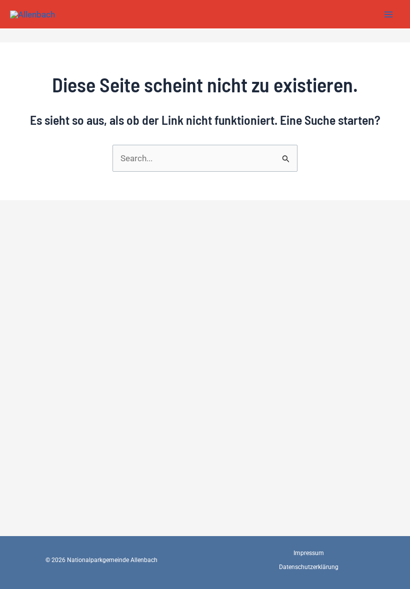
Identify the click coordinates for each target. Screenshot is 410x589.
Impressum (309, 553)
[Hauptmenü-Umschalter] (389, 14)
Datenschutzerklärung (308, 567)
